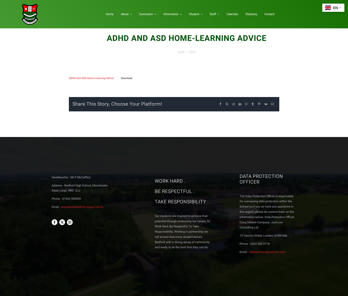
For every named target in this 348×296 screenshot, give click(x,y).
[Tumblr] (252, 104)
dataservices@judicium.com (267, 252)
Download (126, 78)
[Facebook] (220, 104)
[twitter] (62, 222)
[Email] (272, 104)
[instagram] (70, 222)
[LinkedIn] (240, 104)
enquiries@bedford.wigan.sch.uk (82, 207)
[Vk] (265, 104)
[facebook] (54, 222)
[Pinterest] (259, 104)
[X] (227, 104)
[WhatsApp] (246, 104)
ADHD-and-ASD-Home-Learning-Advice (91, 78)
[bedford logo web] (30, 4)
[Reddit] (233, 104)
